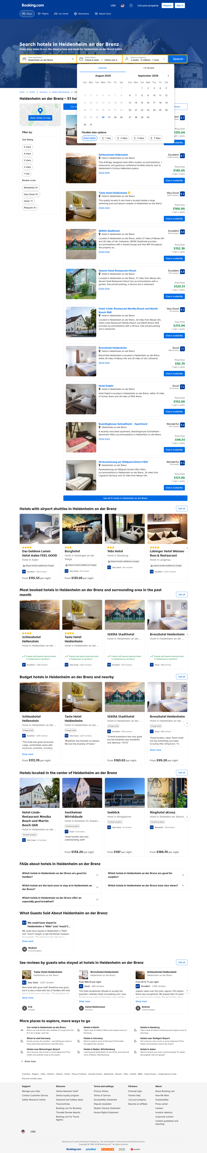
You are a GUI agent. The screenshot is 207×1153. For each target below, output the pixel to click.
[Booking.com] (33, 5)
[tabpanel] (125, 107)
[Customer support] (131, 5)
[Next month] (168, 75)
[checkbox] (121, 88)
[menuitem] (27, 13)
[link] (40, 147)
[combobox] (48, 59)
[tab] (102, 68)
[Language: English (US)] (122, 5)
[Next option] (187, 548)
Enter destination (35, 57)
